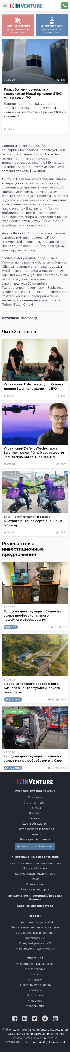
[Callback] (64, 5)
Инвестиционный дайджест (35, 963)
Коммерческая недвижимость (35, 873)
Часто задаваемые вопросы (35, 829)
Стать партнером (35, 802)
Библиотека (35, 995)
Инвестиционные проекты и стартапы (35, 863)
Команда (35, 813)
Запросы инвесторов (35, 889)
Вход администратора (35, 839)
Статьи (35, 974)
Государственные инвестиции (35, 932)
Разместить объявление (37, 846)
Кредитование (35, 938)
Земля (35, 879)
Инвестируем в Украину (35, 985)
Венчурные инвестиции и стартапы (35, 927)
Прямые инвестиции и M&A (35, 922)
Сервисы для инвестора (35, 906)
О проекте (35, 797)
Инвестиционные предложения (35, 856)
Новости (35, 916)
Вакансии (35, 818)
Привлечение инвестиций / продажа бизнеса (35, 897)
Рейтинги (35, 990)
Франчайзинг (35, 884)
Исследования (35, 969)
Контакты (35, 834)
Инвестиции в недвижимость (35, 948)
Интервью (35, 979)
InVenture (35, 791)
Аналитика (35, 957)
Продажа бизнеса (35, 868)
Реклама (35, 808)
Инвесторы (35, 1000)
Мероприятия (35, 1006)
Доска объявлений (35, 823)
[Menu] (5, 5)
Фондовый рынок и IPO (35, 943)
